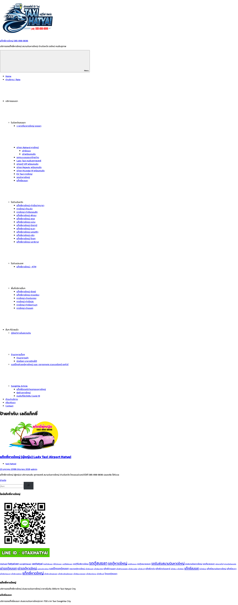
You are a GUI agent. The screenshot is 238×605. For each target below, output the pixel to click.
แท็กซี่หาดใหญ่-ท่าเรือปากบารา (30, 205)
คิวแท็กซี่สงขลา (48, 564)
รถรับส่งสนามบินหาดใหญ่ (168, 563)
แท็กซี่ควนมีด (89, 569)
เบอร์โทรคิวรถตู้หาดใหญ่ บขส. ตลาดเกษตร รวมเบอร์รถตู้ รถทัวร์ (39, 364)
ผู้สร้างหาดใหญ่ (24, 392)
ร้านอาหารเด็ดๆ (18, 354)
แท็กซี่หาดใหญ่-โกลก (26, 238)
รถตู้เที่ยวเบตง (132, 564)
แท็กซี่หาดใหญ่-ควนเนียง (28, 294)
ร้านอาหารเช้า (23, 357)
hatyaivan (13, 564)
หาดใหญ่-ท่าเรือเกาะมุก (27, 304)
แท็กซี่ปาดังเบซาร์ (162, 568)
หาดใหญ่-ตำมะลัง (25, 208)
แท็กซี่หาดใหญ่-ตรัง (25, 235)
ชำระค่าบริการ (12, 399)
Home (8, 76)
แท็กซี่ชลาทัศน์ (98, 569)
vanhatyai (37, 564)
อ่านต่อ (3, 480)
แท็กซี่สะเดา (231, 568)
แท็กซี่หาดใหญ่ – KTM (26, 266)
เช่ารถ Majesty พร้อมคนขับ (29, 167)
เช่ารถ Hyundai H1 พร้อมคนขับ (31, 170)
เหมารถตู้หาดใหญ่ (77, 568)
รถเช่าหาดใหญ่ (23, 177)
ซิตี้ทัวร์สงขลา (57, 564)
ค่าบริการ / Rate (13, 79)
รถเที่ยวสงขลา (209, 563)
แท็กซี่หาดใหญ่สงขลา (51, 574)
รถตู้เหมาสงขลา (144, 563)
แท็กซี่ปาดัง (150, 568)
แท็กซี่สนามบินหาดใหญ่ (216, 568)
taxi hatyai (11, 463)
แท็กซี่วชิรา (180, 569)
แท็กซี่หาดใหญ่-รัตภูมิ (26, 291)
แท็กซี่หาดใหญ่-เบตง (26, 222)
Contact (9, 405)
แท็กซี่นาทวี (141, 569)
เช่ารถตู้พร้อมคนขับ (230, 564)
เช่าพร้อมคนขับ (29, 154)
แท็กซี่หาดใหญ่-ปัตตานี (27, 225)
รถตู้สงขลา (98, 563)
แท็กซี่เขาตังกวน (91, 574)
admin (34, 469)
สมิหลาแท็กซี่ (219, 564)
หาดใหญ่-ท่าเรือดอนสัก (27, 212)
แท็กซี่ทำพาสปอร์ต (122, 569)
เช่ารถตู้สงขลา (8, 568)
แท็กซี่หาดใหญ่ (33, 573)
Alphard (3, 563)
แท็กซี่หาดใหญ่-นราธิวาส (28, 241)
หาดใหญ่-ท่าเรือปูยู (25, 301)
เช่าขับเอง (26, 150)
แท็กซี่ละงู (174, 569)
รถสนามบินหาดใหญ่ (193, 563)
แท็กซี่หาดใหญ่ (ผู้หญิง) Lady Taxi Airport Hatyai (35, 456)
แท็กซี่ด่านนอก (110, 568)
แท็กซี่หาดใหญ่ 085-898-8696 (14, 40)
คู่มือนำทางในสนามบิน (21, 333)
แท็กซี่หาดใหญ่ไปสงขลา (65, 574)
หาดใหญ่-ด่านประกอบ (26, 298)
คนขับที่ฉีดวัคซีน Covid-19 (28, 396)
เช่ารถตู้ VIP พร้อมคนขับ (27, 164)
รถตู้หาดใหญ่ (117, 563)
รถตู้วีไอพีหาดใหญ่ (81, 563)
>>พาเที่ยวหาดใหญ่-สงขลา (29, 126)
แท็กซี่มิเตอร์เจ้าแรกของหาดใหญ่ (31, 389)
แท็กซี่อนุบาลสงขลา (79, 574)
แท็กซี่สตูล (203, 569)
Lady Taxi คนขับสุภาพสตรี (29, 160)
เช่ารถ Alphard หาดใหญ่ (28, 147)
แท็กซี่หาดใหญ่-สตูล (26, 218)
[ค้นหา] (28, 485)
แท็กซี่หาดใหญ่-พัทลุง (26, 215)
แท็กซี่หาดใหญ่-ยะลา (26, 228)
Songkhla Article (19, 386)
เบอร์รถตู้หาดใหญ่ (43, 569)
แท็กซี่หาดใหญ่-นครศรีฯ (27, 232)
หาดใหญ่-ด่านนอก (25, 308)
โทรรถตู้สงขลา (111, 573)
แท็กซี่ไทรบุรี (100, 574)
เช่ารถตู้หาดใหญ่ (27, 568)
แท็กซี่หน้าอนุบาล (5, 574)
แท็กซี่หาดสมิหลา (16, 574)
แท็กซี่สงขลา (22, 180)
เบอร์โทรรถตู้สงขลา (59, 568)
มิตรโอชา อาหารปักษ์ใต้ (27, 361)
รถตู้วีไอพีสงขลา (67, 564)
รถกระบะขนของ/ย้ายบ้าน (28, 157)
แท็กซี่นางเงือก (132, 569)
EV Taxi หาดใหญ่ (24, 174)
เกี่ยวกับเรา (11, 402)
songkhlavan (25, 563)
